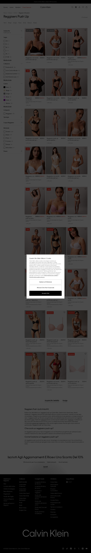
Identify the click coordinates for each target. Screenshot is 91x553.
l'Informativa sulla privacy (37, 277)
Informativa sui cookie (51, 275)
